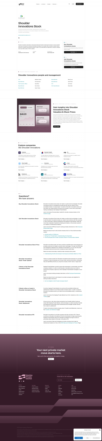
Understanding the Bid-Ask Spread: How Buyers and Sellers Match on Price (63, 253)
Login (73, 4)
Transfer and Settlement (51, 309)
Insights (46, 388)
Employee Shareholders (74, 273)
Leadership (60, 388)
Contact (59, 393)
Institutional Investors (35, 390)
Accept (78, 437)
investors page (46, 213)
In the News (60, 394)
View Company (21, 159)
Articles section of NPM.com (51, 234)
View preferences (96, 437)
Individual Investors (35, 388)
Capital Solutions (21, 391)
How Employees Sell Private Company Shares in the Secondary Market (62, 237)
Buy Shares (73, 52)
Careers (59, 390)
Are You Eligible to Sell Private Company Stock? (56, 281)
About (59, 386)
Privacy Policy (73, 388)
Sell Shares (73, 67)
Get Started (79, 4)
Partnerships (60, 391)
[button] (99, 430)
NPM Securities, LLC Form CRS (76, 391)
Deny (87, 437)
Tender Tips (47, 390)
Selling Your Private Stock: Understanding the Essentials (58, 236)
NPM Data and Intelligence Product (69, 323)
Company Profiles (48, 391)
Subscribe (78, 380)
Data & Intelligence (22, 388)
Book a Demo (56, 126)
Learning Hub (47, 386)
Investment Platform (22, 386)
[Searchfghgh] (69, 4)
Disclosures (73, 390)
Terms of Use (73, 386)
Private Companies (35, 386)
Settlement (20, 394)
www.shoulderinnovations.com (24, 35)
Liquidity (20, 389)
